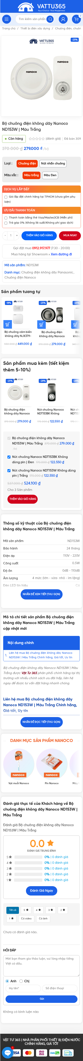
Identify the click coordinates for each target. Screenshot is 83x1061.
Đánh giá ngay (41, 890)
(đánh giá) (54, 138)
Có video (26, 918)
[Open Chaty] (7, 1052)
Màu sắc (10, 175)
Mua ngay (70, 235)
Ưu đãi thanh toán (19, 210)
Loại (7, 163)
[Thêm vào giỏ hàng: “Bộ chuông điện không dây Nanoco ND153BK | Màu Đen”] (41, 324)
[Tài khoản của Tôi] (63, 19)
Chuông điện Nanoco (20, 277)
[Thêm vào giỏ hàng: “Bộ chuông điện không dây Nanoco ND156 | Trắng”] (75, 324)
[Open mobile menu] (6, 19)
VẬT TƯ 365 (11, 1040)
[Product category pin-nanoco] (51, 767)
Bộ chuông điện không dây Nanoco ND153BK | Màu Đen (52, 336)
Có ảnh (43, 918)
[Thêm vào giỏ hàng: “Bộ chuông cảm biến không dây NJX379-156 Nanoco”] (7, 324)
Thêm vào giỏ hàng (39, 235)
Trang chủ (9, 28)
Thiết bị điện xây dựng (35, 28)
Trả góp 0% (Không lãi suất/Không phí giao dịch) (41, 222)
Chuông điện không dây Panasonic (47, 272)
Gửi (42, 999)
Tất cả (12, 910)
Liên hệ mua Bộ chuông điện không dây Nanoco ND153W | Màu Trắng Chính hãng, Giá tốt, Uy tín (40, 655)
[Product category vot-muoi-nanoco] (18, 767)
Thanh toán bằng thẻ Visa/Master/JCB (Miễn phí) (41, 217)
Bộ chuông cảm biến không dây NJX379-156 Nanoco (18, 336)
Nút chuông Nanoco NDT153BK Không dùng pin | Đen (50, 413)
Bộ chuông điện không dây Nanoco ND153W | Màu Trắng (17, 413)
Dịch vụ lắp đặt (16, 189)
